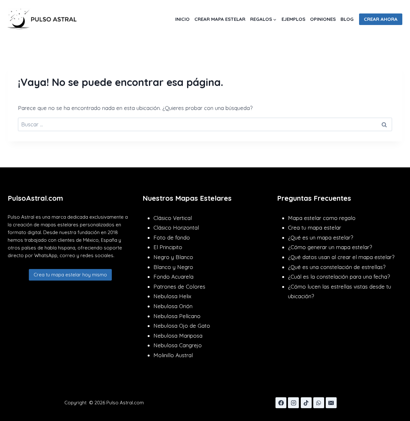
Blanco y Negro (173, 267)
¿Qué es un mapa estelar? (320, 237)
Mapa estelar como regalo (322, 218)
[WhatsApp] (318, 402)
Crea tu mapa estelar (314, 227)
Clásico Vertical (172, 218)
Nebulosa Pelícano (177, 316)
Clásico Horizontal (176, 227)
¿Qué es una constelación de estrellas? (336, 267)
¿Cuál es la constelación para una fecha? (339, 276)
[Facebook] (280, 402)
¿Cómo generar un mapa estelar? (330, 247)
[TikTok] (306, 402)
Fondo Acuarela (173, 276)
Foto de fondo (171, 237)
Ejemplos (293, 19)
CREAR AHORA (381, 19)
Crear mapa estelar (219, 19)
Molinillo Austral (173, 355)
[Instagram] (293, 402)
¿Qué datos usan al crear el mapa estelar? (341, 257)
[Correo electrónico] (331, 402)
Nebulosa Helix (172, 296)
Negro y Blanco (173, 257)
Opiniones (323, 19)
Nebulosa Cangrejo (177, 345)
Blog (347, 19)
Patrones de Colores (179, 286)
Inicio (182, 19)
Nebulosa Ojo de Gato (181, 325)
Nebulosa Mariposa (177, 335)
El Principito (167, 247)
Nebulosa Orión (173, 306)
